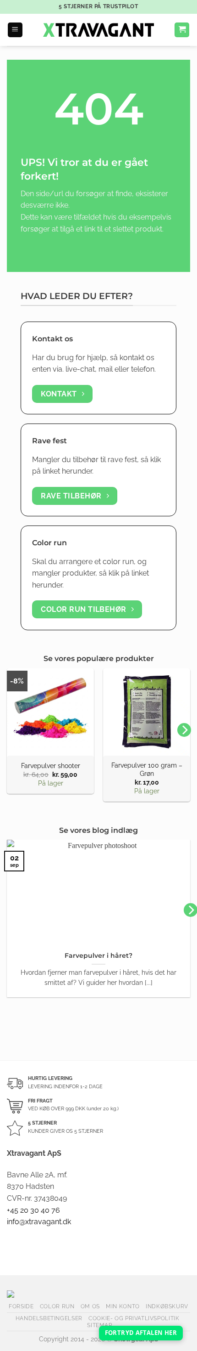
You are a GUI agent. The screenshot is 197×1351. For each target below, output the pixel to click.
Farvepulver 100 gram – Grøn (146, 769)
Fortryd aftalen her (141, 1332)
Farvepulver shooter (50, 765)
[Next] (184, 730)
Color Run (57, 1306)
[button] (15, 30)
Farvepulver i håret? (98, 955)
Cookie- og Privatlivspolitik (133, 1318)
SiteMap (99, 1325)
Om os (90, 1306)
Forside (21, 1306)
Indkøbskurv (167, 1306)
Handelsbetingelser (49, 1318)
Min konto (123, 1306)
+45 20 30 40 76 (33, 1210)
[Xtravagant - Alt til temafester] (98, 30)
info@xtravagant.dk (39, 1221)
